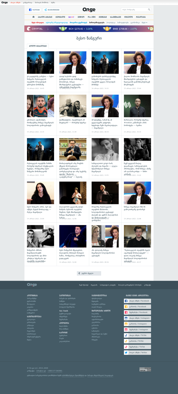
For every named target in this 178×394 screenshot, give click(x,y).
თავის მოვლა (97, 307)
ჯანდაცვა (30, 325)
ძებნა (53, 3)
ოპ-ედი (91, 17)
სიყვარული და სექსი (99, 334)
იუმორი (94, 328)
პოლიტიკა (110, 22)
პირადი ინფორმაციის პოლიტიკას (100, 375)
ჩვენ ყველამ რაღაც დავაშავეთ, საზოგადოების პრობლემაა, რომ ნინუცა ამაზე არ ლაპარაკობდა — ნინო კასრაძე (137, 157)
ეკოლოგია (31, 319)
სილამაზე (95, 314)
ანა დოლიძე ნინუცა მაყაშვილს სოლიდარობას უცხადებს (105, 244)
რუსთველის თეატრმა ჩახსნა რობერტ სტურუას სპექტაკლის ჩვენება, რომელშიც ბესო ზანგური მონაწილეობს (40, 157)
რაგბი (61, 338)
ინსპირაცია (96, 337)
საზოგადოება (122, 22)
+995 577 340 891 (55, 371)
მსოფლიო (31, 304)
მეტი (144, 22)
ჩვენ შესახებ (83, 285)
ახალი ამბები (15, 3)
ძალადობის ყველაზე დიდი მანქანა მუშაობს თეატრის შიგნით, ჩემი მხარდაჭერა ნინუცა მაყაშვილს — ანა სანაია (73, 200)
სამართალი (31, 334)
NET (71, 17)
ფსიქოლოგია (97, 298)
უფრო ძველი (87, 273)
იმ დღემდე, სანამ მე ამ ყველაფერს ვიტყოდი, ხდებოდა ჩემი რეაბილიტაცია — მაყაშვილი (105, 114)
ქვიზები (103, 17)
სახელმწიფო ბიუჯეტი (67, 304)
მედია (29, 340)
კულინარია (96, 322)
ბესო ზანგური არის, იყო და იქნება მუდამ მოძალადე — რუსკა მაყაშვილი (40, 200)
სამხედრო (31, 313)
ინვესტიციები (53, 10)
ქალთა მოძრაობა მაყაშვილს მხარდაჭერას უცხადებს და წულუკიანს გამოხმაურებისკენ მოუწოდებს (137, 70)
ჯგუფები (36, 10)
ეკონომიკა (135, 22)
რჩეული (128, 17)
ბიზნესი (62, 301)
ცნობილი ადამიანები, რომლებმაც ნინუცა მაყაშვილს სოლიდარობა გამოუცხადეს (40, 114)
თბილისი (30, 328)
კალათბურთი (64, 341)
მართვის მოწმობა (41, 3)
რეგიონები (31, 331)
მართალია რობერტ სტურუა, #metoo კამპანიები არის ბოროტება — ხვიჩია (137, 114)
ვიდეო (81, 17)
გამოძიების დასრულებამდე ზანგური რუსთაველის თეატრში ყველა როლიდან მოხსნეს (105, 70)
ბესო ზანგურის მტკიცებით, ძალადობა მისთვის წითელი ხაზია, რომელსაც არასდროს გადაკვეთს (73, 244)
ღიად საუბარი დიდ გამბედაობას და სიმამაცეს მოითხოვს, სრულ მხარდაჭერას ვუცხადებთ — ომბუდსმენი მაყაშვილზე (73, 70)
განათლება (31, 322)
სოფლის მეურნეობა (67, 307)
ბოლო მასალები (38, 46)
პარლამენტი (31, 298)
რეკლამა (141, 17)
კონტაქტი (147, 285)
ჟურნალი (60, 17)
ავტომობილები (97, 319)
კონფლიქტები (32, 310)
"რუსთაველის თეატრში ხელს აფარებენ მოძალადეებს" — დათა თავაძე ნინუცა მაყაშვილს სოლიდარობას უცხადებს (137, 244)
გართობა (95, 325)
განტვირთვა (27, 3)
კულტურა (64, 323)
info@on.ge (41, 371)
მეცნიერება (63, 319)
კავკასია (30, 307)
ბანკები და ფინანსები (67, 298)
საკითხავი (115, 17)
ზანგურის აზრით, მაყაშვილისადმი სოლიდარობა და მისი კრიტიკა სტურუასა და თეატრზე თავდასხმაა (40, 244)
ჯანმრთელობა (99, 296)
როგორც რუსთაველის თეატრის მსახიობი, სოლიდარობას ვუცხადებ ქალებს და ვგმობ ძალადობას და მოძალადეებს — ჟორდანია (105, 200)
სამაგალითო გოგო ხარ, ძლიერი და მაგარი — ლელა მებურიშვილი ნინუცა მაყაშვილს (105, 157)
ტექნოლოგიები (65, 314)
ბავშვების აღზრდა (98, 304)
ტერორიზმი (31, 301)
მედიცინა (95, 301)
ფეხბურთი (63, 335)
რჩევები (95, 340)
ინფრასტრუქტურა (34, 337)
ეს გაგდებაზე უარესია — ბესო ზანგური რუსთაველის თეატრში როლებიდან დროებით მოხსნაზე (40, 70)
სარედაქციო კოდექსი (108, 285)
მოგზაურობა (96, 316)
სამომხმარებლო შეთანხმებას (73, 375)
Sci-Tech (63, 311)
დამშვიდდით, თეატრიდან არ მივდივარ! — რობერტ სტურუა (73, 114)
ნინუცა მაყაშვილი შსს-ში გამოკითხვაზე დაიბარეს (137, 200)
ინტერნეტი (63, 316)
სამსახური (95, 331)
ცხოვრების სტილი (101, 311)
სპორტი (63, 333)
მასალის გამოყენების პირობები (130, 285)
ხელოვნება (63, 326)
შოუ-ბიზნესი (63, 329)
